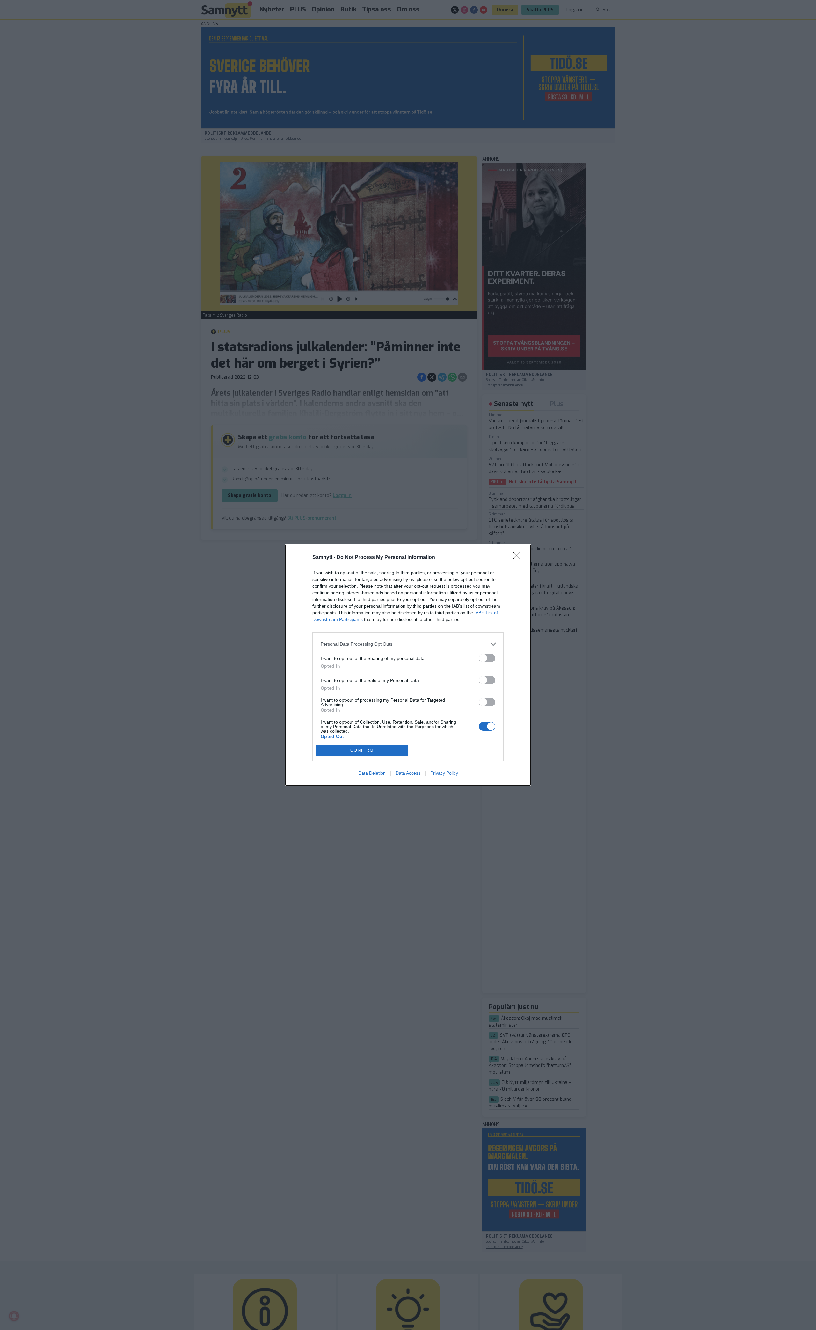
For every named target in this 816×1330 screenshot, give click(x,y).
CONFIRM (362, 750)
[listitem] (408, 644)
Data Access (408, 773)
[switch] (487, 658)
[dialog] (408, 665)
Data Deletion (372, 773)
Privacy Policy (444, 773)
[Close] (518, 558)
